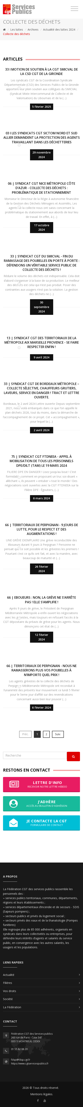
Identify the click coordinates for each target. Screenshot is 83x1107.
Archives (33, 29)
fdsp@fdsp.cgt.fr (20, 1059)
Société (8, 999)
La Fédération (12, 1007)
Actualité (8, 975)
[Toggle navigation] (74, 9)
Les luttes (16, 29)
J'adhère (46, 803)
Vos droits (9, 991)
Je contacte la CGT (47, 823)
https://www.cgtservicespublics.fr (30, 1063)
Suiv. (58, 734)
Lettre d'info (47, 784)
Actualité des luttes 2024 (59, 29)
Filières (7, 983)
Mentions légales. (41, 1094)
